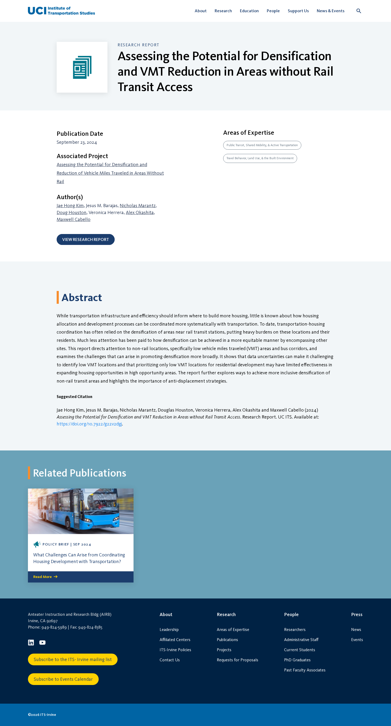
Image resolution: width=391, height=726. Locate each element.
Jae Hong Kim (70, 205)
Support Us (298, 10)
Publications (227, 639)
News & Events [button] (330, 10)
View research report (85, 239)
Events (357, 639)
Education (249, 10)
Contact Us (170, 659)
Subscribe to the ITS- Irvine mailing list (73, 659)
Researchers (295, 629)
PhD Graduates (297, 659)
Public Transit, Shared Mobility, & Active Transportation (262, 145)
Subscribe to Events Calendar (63, 679)
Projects (224, 649)
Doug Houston (71, 212)
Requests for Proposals (237, 659)
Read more (42, 577)
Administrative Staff (301, 639)
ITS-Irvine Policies (175, 649)
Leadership (169, 629)
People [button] (273, 10)
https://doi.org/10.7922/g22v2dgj (89, 424)
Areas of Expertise (233, 629)
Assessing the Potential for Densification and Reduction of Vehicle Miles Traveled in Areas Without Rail (110, 173)
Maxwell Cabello (73, 219)
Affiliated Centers (175, 639)
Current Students (299, 649)
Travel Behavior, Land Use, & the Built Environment (260, 158)
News (356, 629)
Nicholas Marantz (138, 205)
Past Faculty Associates (305, 669)
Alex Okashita (140, 212)
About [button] (201, 10)
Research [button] (223, 10)
